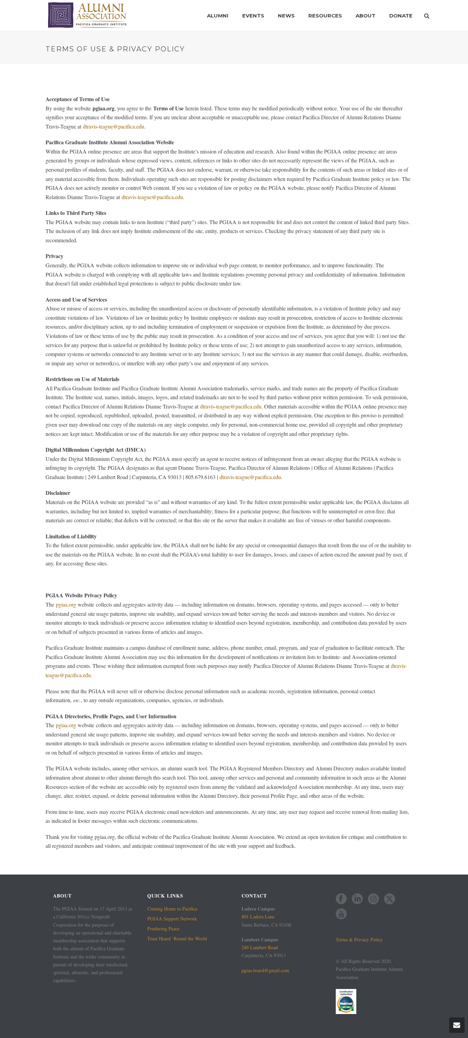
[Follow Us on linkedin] (357, 899)
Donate (400, 15)
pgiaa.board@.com (265, 970)
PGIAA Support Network (172, 919)
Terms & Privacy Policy (359, 939)
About (365, 15)
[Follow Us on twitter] (389, 899)
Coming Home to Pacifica (172, 909)
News (286, 15)
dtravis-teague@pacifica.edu (113, 126)
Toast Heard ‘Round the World (177, 939)
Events (253, 15)
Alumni (218, 15)
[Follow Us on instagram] (373, 899)
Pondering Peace (163, 929)
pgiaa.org (66, 604)
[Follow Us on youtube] (341, 914)
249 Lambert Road (260, 947)
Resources (325, 15)
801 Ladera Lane (258, 916)
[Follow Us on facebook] (341, 899)
